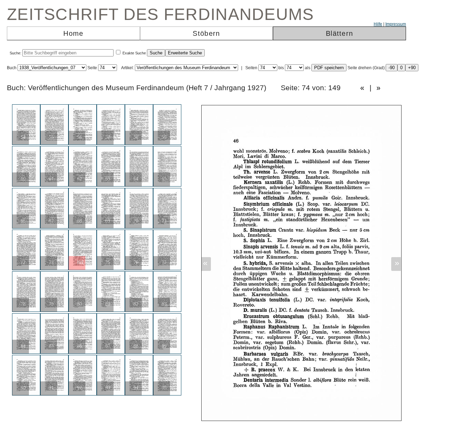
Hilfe (378, 24)
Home (73, 33)
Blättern (339, 33)
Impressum (395, 24)
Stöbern (206, 33)
